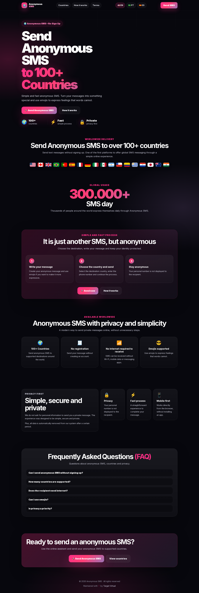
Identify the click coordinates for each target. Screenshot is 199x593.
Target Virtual (109, 586)
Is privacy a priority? (40, 508)
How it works (80, 5)
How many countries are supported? (49, 481)
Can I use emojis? (38, 499)
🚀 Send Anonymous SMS (39, 110)
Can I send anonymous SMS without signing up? (56, 472)
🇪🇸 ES (141, 5)
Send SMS (169, 5)
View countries (118, 558)
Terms (96, 5)
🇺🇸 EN (120, 5)
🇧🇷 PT (131, 5)
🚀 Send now (88, 290)
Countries (63, 5)
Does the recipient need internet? (48, 490)
